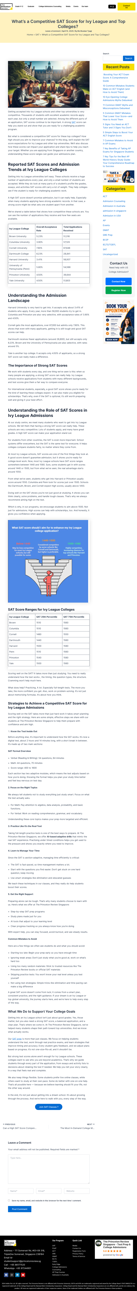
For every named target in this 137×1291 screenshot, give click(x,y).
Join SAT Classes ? (48, 1107)
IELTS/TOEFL (109, 244)
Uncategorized (110, 254)
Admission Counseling (114, 201)
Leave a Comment (52, 31)
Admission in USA (112, 215)
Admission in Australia (114, 206)
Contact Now (118, 281)
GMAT (106, 230)
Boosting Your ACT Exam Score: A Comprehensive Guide (116, 77)
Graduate (31, 6)
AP (104, 220)
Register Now (118, 290)
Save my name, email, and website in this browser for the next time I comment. (46, 1200)
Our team (85, 6)
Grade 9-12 (19, 6)
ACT (105, 196)
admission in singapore (114, 210)
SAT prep (17, 1038)
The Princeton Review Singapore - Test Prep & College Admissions (117, 1244)
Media (68, 6)
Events (76, 6)
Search (106, 53)
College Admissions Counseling (50, 6)
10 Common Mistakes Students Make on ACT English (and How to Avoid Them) (118, 88)
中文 (112, 6)
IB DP (105, 239)
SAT (74, 122)
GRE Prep (108, 235)
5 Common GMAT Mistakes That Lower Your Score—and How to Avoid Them (117, 116)
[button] (20, 6)
